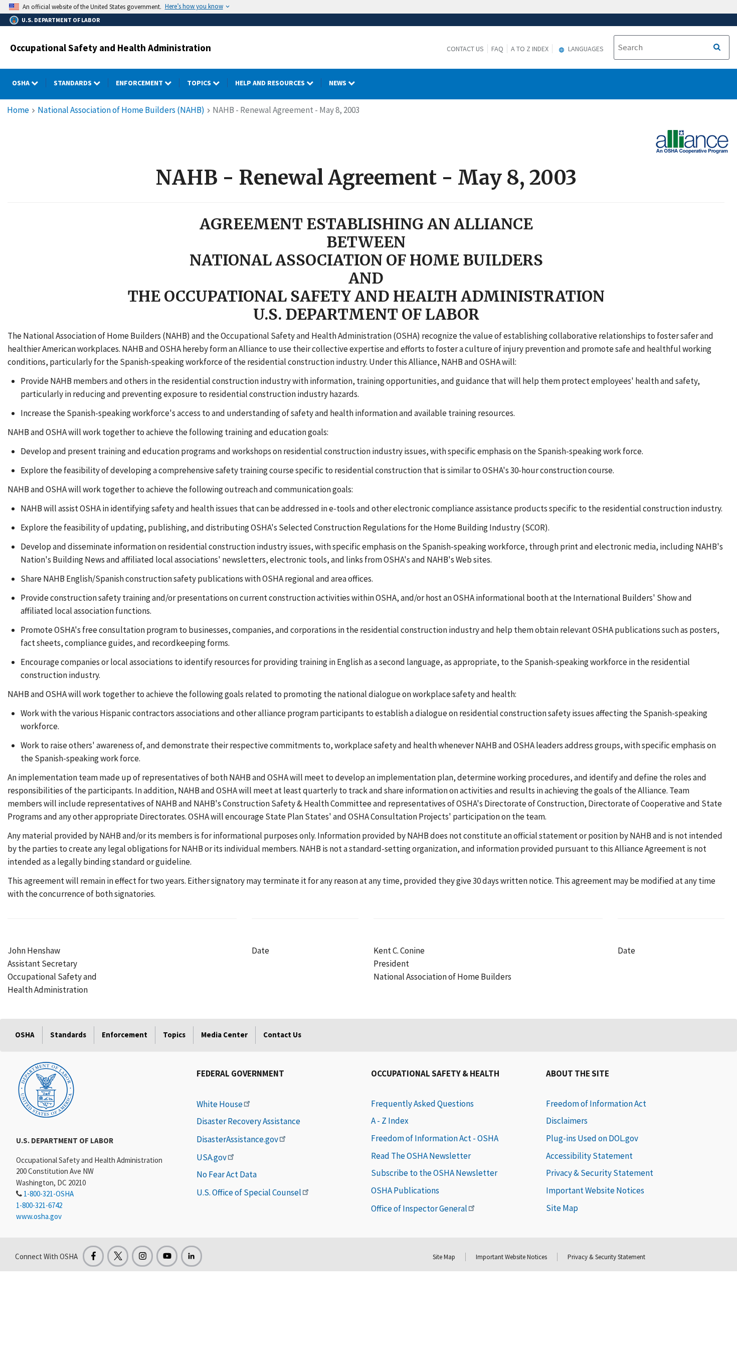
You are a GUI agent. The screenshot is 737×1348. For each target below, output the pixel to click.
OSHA (21, 82)
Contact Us (465, 48)
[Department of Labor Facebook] (93, 1256)
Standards (73, 82)
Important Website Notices (595, 1190)
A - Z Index (390, 1120)
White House (220, 1104)
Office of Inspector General (419, 1208)
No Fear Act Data (227, 1174)
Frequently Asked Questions (422, 1103)
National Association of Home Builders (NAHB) (121, 109)
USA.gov (212, 1157)
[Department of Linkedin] (191, 1256)
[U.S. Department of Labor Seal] (46, 1089)
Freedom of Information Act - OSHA (434, 1138)
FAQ (497, 48)
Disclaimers (567, 1120)
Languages (585, 48)
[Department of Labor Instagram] (142, 1256)
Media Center (224, 1034)
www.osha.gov (39, 1216)
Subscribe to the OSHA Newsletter (434, 1172)
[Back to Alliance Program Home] (692, 140)
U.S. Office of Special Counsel (249, 1192)
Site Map (562, 1208)
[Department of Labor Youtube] (166, 1256)
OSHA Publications (405, 1190)
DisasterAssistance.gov (237, 1139)
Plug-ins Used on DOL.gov (592, 1138)
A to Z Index (529, 48)
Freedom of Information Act (596, 1103)
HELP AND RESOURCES (270, 82)
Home (18, 109)
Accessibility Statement (589, 1155)
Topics (200, 82)
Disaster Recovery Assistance (248, 1121)
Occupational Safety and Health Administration (110, 48)
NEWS (338, 82)
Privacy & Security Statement (599, 1172)
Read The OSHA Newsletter (421, 1155)
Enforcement (140, 82)
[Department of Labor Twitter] (117, 1256)
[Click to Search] (717, 48)
